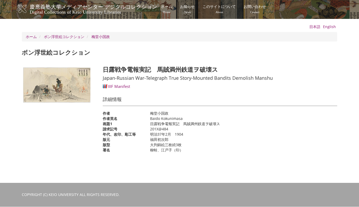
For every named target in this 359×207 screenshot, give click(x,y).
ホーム (166, 9)
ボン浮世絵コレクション (64, 36)
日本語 (314, 26)
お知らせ (187, 9)
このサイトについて (219, 9)
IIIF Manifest (119, 86)
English (329, 26)
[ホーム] (28, 8)
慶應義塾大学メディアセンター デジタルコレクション (93, 8)
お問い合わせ (255, 9)
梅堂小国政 (100, 36)
